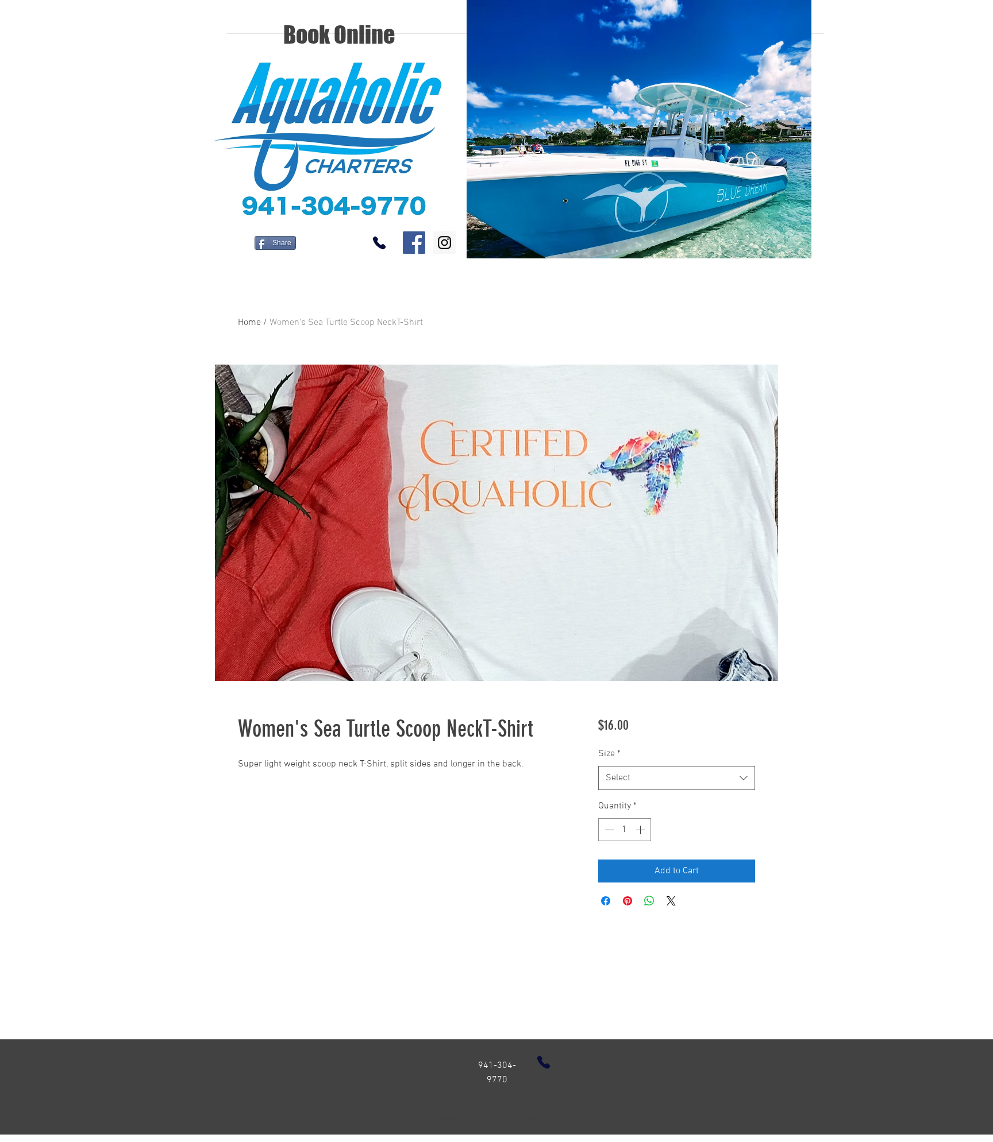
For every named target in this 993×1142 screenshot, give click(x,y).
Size (609, 754)
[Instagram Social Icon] (444, 242)
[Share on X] (671, 901)
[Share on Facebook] (606, 901)
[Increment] (641, 830)
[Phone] (379, 242)
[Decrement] (608, 830)
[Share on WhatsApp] (649, 901)
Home (249, 322)
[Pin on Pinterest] (627, 901)
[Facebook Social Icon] (414, 242)
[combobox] (676, 778)
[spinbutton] (624, 830)
